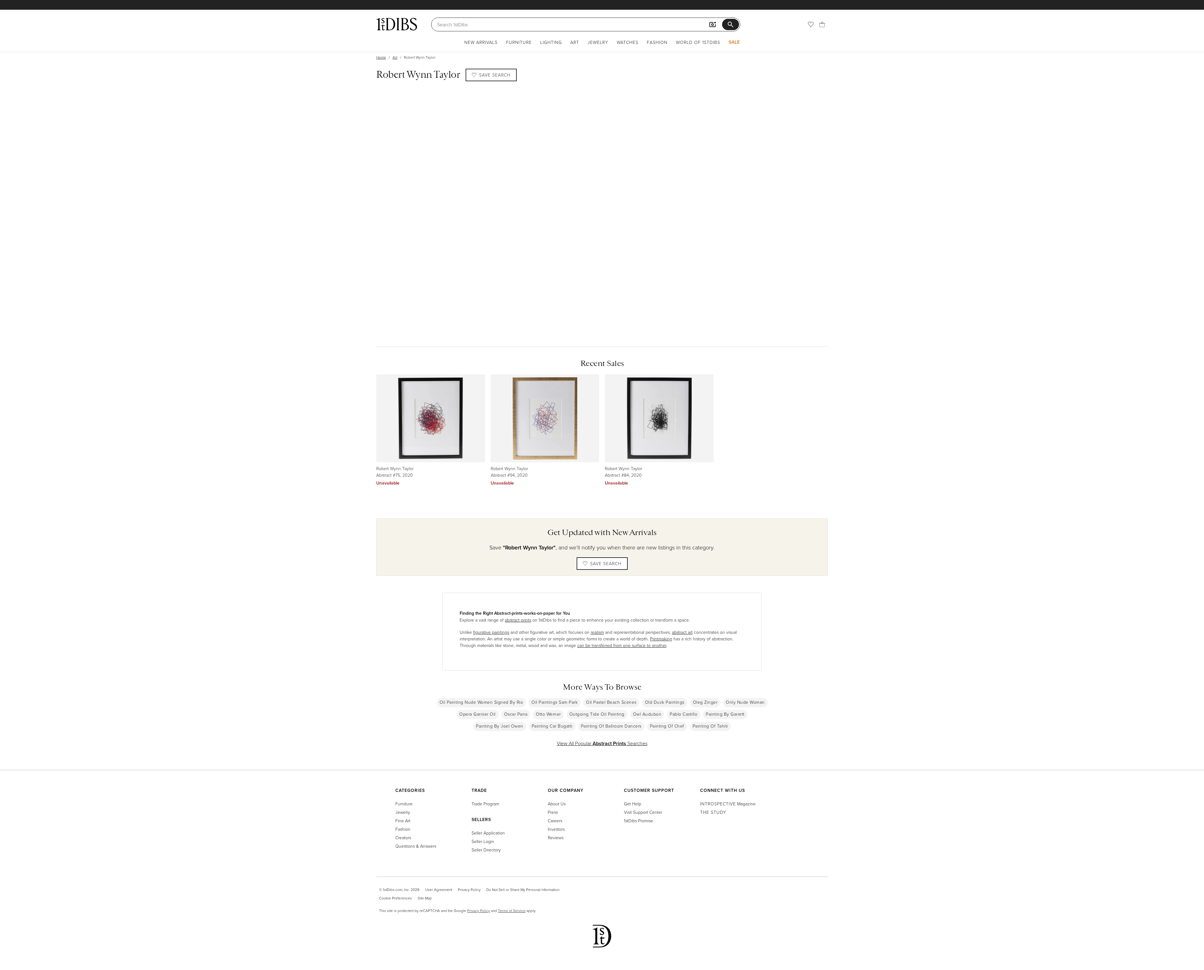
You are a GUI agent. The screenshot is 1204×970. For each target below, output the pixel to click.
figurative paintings (491, 632)
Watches (627, 42)
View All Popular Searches (602, 743)
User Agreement (438, 889)
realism (597, 632)
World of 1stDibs (698, 42)
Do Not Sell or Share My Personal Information (522, 889)
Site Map (425, 898)
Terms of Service (511, 910)
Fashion (657, 42)
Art (574, 42)
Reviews (555, 837)
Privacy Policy (469, 889)
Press (553, 812)
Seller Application (488, 833)
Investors (556, 829)
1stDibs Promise (638, 821)
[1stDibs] (396, 24)
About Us (557, 804)
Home (381, 57)
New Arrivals (481, 42)
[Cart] (822, 24)
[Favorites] (811, 24)
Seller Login (483, 841)
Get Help (632, 804)
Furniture (519, 42)
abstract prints (518, 620)
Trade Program (485, 804)
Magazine (728, 804)
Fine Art (402, 821)
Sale (734, 42)
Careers (555, 821)
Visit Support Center (643, 812)
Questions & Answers (415, 846)
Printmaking (661, 639)
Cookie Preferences (395, 898)
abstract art (682, 632)
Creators (403, 837)
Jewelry (598, 42)
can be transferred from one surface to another (621, 645)
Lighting (551, 42)
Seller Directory (486, 850)
